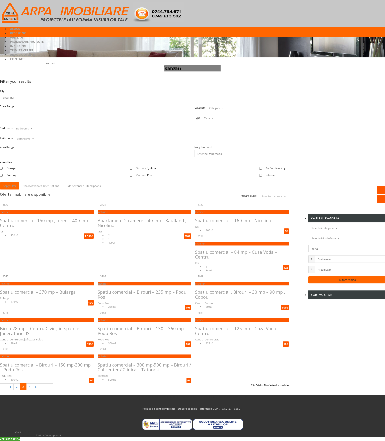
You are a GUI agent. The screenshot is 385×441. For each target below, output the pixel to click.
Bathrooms (6, 138)
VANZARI (16, 37)
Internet (270, 175)
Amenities (6, 162)
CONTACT (17, 59)
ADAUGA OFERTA (22, 55)
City (2, 91)
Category (200, 107)
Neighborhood (203, 147)
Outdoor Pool (144, 175)
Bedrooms (6, 128)
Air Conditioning (275, 168)
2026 (18, 432)
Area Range (7, 147)
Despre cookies (187, 408)
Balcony (11, 175)
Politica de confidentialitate (159, 408)
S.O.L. (237, 408)
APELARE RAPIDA (10, 439)
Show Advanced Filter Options (41, 186)
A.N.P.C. (226, 408)
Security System (146, 168)
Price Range (7, 106)
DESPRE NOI (18, 33)
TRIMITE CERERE (21, 50)
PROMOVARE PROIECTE (27, 42)
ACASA (15, 29)
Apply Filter (9, 186)
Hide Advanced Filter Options (83, 186)
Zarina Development (48, 435)
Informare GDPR (210, 408)
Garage (11, 168)
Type (198, 118)
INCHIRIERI (18, 46)
